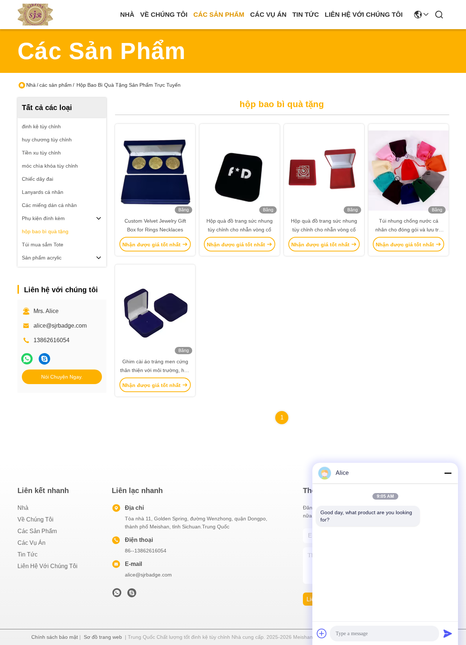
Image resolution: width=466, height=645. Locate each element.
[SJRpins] (44, 359)
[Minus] (447, 473)
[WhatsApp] (26, 359)
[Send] (448, 633)
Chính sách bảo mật (54, 637)
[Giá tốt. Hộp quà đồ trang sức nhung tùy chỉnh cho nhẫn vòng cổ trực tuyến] (240, 170)
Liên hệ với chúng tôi (364, 14)
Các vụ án (268, 14)
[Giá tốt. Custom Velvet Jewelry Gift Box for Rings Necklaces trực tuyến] (155, 170)
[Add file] (322, 633)
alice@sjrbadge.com (60, 325)
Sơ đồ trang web (103, 637)
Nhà (127, 14)
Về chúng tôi (163, 14)
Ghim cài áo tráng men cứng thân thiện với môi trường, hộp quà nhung (155, 370)
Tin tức (305, 14)
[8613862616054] (117, 595)
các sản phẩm (218, 14)
